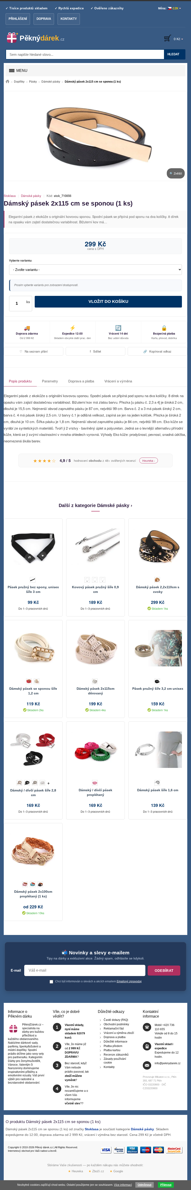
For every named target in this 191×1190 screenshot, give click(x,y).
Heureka (75, 1171)
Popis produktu (20, 380)
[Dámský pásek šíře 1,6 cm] (157, 749)
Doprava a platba (81, 380)
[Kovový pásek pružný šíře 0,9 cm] (95, 546)
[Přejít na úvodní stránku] (7, 81)
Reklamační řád (114, 1028)
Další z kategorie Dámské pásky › (95, 505)
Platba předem (113, 1046)
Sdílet (95, 351)
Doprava (44, 19)
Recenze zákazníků (116, 1054)
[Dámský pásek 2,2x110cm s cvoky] (157, 546)
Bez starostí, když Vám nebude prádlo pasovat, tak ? (77, 1072)
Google (116, 1171)
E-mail (16, 970)
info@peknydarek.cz (168, 1063)
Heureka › (148, 460)
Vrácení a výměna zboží (119, 1033)
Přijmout (165, 1184)
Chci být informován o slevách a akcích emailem (98, 981)
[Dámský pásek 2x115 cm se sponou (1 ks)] (95, 136)
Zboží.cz (96, 1171)
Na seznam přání (34, 351)
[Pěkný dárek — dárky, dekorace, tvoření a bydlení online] (39, 38)
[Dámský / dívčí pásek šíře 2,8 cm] (33, 749)
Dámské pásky (31, 196)
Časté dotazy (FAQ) (116, 1020)
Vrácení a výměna (118, 380)
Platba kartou (112, 1050)
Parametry (50, 380)
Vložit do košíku (108, 301)
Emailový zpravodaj (129, 981)
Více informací (123, 1184)
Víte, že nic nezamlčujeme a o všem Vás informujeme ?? (76, 1095)
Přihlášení (18, 19)
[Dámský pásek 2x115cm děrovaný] (95, 648)
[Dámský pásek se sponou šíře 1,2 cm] (33, 648)
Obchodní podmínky (116, 1024)
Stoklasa (10, 196)
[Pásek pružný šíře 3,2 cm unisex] (157, 648)
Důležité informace (115, 1041)
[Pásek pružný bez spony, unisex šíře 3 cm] (33, 546)
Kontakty (69, 19)
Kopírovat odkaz (157, 351)
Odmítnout (144, 1184)
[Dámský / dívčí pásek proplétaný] (95, 749)
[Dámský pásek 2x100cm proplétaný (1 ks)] (33, 851)
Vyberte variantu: (20, 260)
